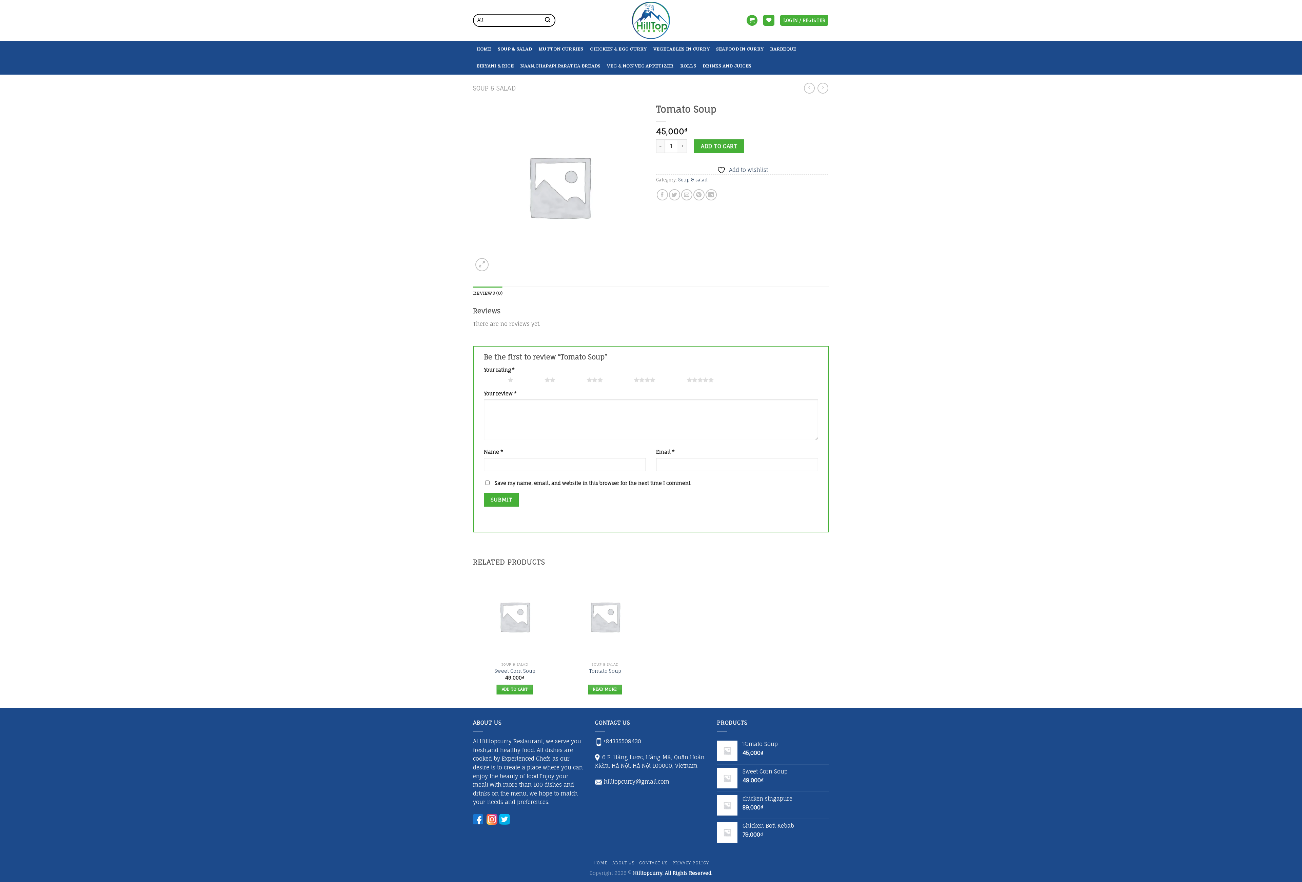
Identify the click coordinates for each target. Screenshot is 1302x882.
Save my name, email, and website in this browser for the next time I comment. (593, 483)
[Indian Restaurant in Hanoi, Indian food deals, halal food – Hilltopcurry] (651, 20)
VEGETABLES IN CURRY (681, 49)
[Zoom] (482, 264)
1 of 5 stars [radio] (494, 380)
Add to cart (719, 146)
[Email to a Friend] (686, 194)
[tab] (487, 293)
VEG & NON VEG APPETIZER (640, 65)
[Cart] (752, 20)
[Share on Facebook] (662, 194)
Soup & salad (494, 88)
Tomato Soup (605, 671)
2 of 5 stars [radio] (531, 380)
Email (665, 452)
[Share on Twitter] (674, 194)
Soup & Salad (515, 49)
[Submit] (547, 20)
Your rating (499, 370)
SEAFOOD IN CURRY (740, 49)
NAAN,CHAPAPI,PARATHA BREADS (560, 65)
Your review (500, 393)
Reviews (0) (487, 293)
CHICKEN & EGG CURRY (618, 49)
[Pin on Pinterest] (699, 194)
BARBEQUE (783, 49)
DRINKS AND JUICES (727, 65)
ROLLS (688, 65)
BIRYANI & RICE (495, 65)
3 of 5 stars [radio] (573, 380)
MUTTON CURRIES (561, 49)
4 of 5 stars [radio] (620, 380)
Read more (605, 689)
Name (493, 452)
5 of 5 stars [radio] (673, 380)
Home (483, 49)
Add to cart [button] (515, 689)
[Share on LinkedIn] (711, 194)
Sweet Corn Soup (514, 671)
